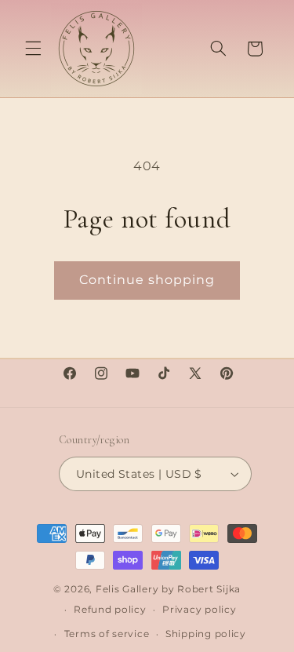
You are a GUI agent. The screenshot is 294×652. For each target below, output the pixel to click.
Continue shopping (147, 279)
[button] (33, 49)
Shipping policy (205, 633)
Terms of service (107, 633)
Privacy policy (199, 609)
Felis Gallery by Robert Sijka (168, 589)
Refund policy (110, 609)
